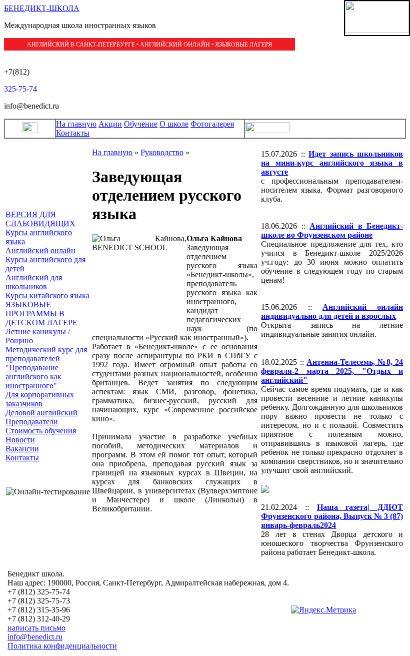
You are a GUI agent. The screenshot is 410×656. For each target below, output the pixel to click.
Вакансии (22, 448)
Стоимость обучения (41, 430)
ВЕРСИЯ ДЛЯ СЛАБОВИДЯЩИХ (41, 219)
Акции (110, 124)
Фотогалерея (212, 124)
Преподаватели (32, 421)
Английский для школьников (34, 282)
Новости (20, 439)
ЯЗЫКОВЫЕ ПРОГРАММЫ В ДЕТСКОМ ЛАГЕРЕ (42, 313)
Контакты (73, 133)
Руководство (162, 152)
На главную (76, 124)
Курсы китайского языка (48, 295)
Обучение (141, 124)
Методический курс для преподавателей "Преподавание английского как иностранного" (46, 367)
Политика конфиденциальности (62, 645)
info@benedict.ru (35, 636)
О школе (174, 124)
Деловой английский (42, 412)
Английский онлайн (41, 250)
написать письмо (37, 627)
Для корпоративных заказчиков (40, 399)
